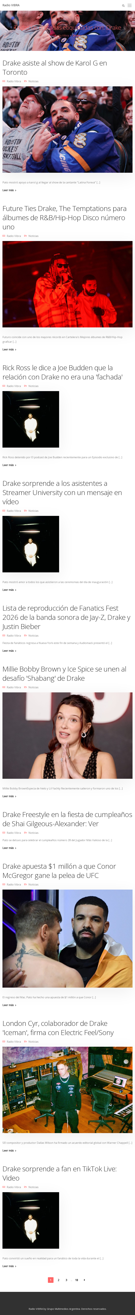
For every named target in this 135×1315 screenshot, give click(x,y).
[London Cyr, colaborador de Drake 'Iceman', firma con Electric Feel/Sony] (67, 1092)
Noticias (33, 81)
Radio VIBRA (10, 5)
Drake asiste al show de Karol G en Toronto (54, 67)
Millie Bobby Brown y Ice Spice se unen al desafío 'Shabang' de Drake (64, 673)
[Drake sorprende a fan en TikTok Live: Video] (30, 1222)
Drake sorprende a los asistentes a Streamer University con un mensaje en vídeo (62, 492)
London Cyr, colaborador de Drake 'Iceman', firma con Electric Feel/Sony (58, 1027)
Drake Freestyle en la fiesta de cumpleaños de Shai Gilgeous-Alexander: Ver (67, 818)
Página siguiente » (84, 1280)
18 (76, 1280)
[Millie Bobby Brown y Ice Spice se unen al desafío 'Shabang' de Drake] (67, 738)
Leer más (8, 190)
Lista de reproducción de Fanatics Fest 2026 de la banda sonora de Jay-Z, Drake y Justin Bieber (66, 617)
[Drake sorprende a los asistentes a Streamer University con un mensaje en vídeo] (30, 546)
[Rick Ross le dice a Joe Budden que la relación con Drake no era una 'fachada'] (30, 421)
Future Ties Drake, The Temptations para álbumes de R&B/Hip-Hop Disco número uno (64, 217)
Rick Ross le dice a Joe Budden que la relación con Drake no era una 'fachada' (62, 372)
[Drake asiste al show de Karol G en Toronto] (67, 131)
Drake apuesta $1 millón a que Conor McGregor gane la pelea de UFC (59, 870)
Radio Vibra (14, 81)
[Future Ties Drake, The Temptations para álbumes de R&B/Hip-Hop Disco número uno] (67, 286)
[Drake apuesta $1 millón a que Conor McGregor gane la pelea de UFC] (67, 941)
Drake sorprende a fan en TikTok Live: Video (59, 1173)
